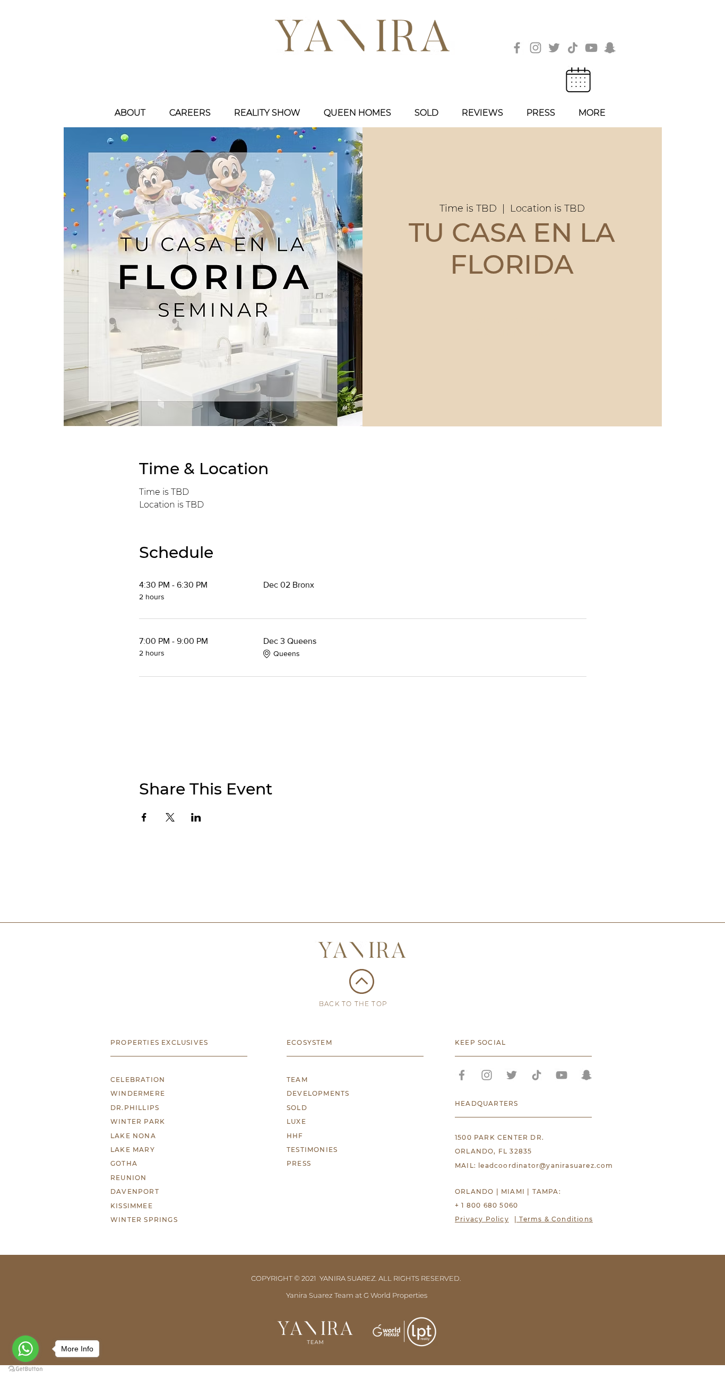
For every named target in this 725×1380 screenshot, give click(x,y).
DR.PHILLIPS (134, 1108)
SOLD (297, 1108)
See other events (512, 333)
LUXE (296, 1121)
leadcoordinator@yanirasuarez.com (545, 1165)
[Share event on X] (170, 817)
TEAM (297, 1080)
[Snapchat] (609, 47)
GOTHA (123, 1163)
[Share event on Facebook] (144, 817)
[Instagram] (535, 47)
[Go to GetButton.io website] (25, 1369)
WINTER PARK (137, 1121)
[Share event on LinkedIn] (196, 817)
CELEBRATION (137, 1080)
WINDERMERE (137, 1093)
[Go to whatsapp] (25, 1348)
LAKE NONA (133, 1136)
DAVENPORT (134, 1191)
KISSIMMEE (131, 1206)
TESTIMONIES (312, 1150)
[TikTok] (572, 47)
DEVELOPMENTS (318, 1093)
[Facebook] (517, 47)
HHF (295, 1136)
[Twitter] (554, 47)
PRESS (299, 1163)
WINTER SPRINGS (144, 1220)
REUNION (128, 1178)
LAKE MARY (132, 1150)
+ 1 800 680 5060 (486, 1205)
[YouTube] (591, 47)
